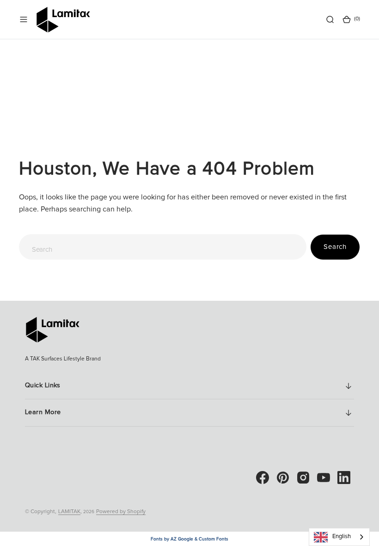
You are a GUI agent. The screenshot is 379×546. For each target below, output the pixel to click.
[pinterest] (283, 477)
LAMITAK (69, 512)
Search (335, 246)
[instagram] (303, 477)
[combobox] (162, 247)
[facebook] (262, 477)
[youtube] (323, 477)
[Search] (330, 19)
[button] (23, 19)
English (341, 537)
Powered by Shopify (121, 512)
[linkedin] (344, 477)
